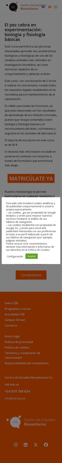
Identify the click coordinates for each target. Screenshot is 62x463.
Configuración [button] (15, 256)
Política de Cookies (38, 249)
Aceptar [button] (32, 256)
